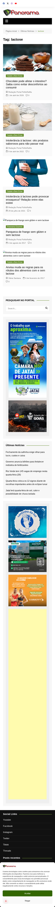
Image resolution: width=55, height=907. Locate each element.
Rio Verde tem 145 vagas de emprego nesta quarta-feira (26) (26, 473)
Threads (7, 851)
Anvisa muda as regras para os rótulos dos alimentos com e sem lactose (25, 270)
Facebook (8, 826)
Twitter (6, 838)
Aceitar (27, 893)
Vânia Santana (14, 278)
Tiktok (6, 845)
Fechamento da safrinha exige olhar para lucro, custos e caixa (25, 454)
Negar (27, 901)
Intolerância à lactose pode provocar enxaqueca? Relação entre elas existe (27, 199)
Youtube (7, 820)
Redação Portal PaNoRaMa (20, 92)
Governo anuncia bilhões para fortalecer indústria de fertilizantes (25, 463)
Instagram (7, 832)
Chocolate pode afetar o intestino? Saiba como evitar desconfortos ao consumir (26, 84)
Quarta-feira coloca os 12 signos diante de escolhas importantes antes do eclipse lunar (26, 482)
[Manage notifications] (6, 901)
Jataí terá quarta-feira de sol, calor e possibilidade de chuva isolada (23, 492)
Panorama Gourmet (14, 227)
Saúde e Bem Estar (14, 76)
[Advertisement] (27, 704)
